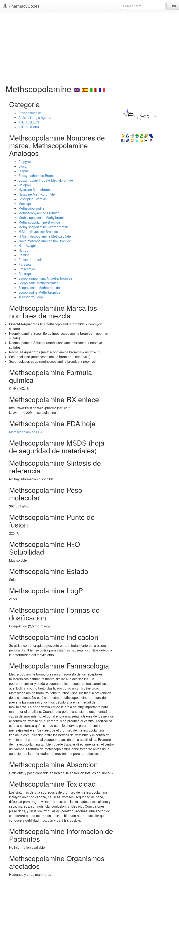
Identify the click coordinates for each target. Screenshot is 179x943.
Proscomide (27, 269)
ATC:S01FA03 (28, 126)
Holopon (24, 185)
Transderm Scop (30, 297)
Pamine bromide (30, 259)
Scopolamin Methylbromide (38, 283)
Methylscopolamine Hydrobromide (43, 227)
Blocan (23, 166)
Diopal (23, 171)
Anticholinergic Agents (34, 117)
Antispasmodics (29, 112)
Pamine (24, 255)
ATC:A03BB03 (28, 122)
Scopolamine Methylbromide (39, 292)
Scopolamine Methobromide (39, 287)
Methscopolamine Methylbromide (42, 217)
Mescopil (24, 203)
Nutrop (23, 250)
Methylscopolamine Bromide (39, 222)
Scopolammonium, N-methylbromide (45, 278)
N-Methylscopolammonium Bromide (44, 241)
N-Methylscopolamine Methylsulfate (44, 236)
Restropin (25, 273)
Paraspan (25, 264)
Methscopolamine (31, 208)
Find (172, 6)
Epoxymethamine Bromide (37, 175)
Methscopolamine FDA (25, 431)
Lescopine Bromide (32, 199)
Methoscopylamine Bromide (38, 213)
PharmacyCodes (23, 6)
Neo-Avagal (27, 245)
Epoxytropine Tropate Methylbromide (45, 180)
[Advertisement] (89, 46)
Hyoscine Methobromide (36, 189)
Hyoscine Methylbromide (36, 194)
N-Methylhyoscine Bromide (38, 231)
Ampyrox (24, 161)
